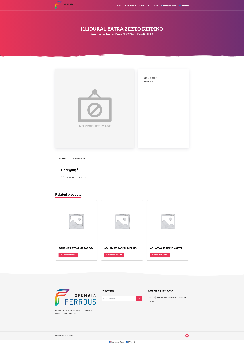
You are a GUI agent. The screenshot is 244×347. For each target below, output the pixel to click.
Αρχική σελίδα (97, 34)
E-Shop (142, 5)
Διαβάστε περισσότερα (68, 255)
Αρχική (119, 5)
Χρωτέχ (152, 301)
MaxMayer (116, 34)
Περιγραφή (62, 158)
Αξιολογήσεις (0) (78, 158)
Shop (108, 34)
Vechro (182, 297)
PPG (152, 297)
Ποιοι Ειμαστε (130, 5)
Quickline (173, 297)
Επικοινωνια (153, 5)
